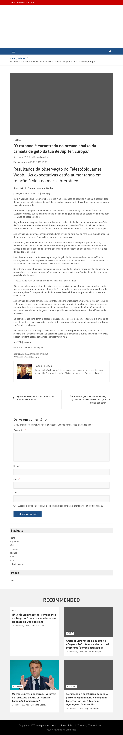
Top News (14, 541)
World (12, 545)
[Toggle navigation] (13, 51)
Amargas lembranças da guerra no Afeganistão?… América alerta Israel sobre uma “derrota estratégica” (87, 644)
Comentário (20, 430)
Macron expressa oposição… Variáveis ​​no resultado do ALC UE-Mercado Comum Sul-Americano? (34, 697)
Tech (12, 556)
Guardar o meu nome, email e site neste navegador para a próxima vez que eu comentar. (60, 505)
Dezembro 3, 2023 (20, 625)
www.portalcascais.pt (46, 725)
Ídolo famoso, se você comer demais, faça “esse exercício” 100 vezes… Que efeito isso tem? (88, 399)
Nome (17, 466)
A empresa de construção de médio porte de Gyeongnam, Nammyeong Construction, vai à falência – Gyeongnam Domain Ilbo (87, 699)
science (17, 140)
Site (15, 492)
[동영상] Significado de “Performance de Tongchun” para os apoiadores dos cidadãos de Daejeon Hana (34, 618)
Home (12, 537)
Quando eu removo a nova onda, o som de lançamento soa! (35, 398)
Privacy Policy (67, 725)
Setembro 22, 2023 (23, 157)
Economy (14, 549)
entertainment (17, 564)
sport (12, 560)
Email (17, 479)
